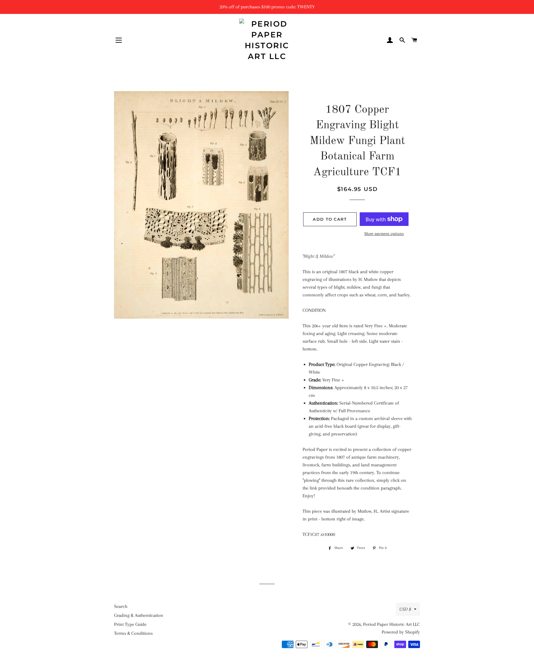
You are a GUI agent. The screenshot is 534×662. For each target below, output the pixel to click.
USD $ (405, 609)
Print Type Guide (130, 624)
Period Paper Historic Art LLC (391, 624)
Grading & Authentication (138, 615)
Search (120, 606)
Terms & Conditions (133, 633)
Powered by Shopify (401, 632)
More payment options (384, 233)
